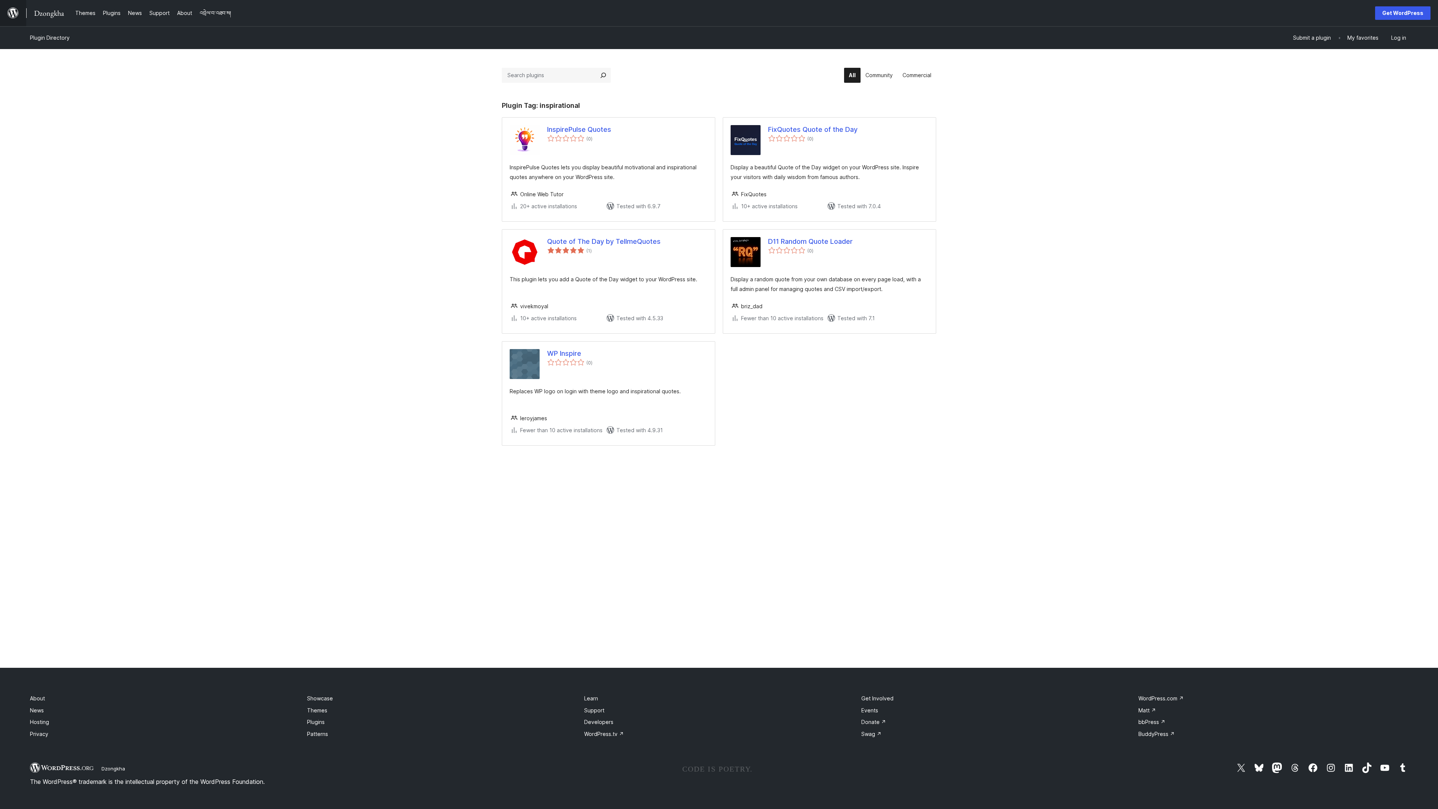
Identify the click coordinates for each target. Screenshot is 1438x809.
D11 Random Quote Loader (810, 241)
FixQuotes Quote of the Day (813, 129)
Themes (317, 710)
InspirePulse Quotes (579, 129)
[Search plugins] (603, 75)
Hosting (39, 722)
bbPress (1151, 722)
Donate (873, 722)
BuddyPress (1156, 734)
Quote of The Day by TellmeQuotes (604, 241)
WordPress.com (1161, 698)
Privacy (39, 734)
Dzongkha (113, 769)
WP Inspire (564, 353)
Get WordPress (1402, 13)
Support (594, 710)
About (37, 698)
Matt (1147, 710)
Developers (598, 722)
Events (869, 710)
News (37, 710)
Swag (871, 734)
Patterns (317, 734)
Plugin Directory (50, 37)
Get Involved (877, 698)
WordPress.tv (604, 734)
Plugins (316, 722)
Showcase (320, 698)
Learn (591, 698)
